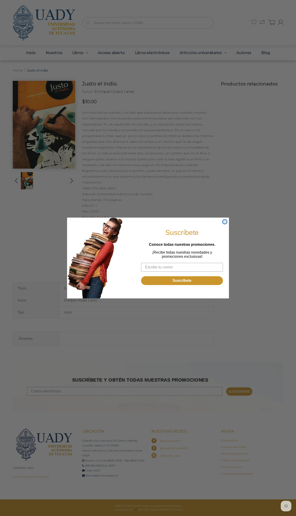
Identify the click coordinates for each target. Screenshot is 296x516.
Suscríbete (182, 280)
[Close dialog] (224, 221)
